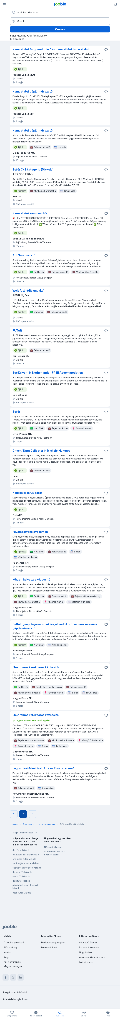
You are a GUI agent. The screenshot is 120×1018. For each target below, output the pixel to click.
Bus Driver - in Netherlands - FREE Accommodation (47, 372)
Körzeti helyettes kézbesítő (31, 579)
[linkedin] (21, 977)
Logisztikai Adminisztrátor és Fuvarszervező (43, 768)
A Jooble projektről (14, 942)
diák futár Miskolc (21, 880)
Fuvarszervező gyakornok (30, 531)
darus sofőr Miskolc (22, 872)
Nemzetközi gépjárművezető (32, 91)
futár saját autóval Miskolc (25, 863)
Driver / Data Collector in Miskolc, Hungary (41, 450)
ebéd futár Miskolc (21, 892)
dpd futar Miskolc (21, 850)
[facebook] (5, 977)
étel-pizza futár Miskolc (24, 859)
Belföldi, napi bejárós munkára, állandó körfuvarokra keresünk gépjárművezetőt (54, 626)
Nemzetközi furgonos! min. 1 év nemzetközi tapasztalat (50, 49)
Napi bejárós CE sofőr (27, 492)
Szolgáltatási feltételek (15, 992)
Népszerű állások (52, 847)
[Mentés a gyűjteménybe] (106, 49)
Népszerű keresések (23, 832)
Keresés (60, 29)
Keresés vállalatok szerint (92, 957)
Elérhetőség (10, 947)
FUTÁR (17, 330)
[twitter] (13, 977)
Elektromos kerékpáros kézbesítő (35, 667)
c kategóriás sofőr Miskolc (25, 854)
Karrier (7, 952)
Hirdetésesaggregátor (53, 942)
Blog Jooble (85, 952)
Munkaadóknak (49, 947)
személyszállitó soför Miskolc (26, 867)
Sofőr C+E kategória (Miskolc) (32, 169)
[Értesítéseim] (116, 4)
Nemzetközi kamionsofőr (29, 213)
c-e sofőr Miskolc (21, 876)
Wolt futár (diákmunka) (28, 290)
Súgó (6, 957)
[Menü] (4, 4)
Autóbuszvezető (23, 255)
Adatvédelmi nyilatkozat (15, 999)
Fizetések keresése (89, 947)
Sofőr (16, 411)
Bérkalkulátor (86, 962)
